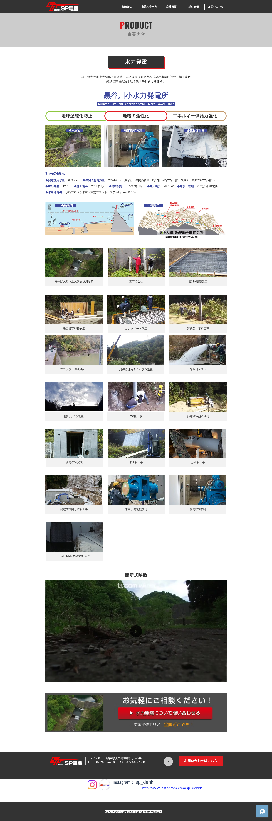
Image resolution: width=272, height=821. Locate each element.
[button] (198, 262)
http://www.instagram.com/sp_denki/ (172, 788)
